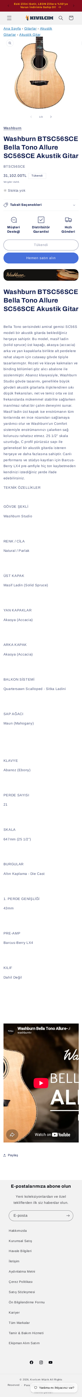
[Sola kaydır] (31, 117)
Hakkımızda (18, 1230)
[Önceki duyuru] (8, 5)
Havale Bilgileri (20, 1251)
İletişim (14, 1261)
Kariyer (14, 1312)
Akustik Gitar (30, 34)
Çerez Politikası (21, 1281)
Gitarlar (30, 28)
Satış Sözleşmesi (22, 1292)
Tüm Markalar (19, 1323)
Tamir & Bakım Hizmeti (26, 1333)
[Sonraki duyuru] (74, 5)
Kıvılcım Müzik (39, 1379)
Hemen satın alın (41, 258)
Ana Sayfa (12, 28)
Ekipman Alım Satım (24, 1343)
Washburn (12, 128)
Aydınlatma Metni (22, 1271)
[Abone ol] (68, 1215)
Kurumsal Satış (20, 1241)
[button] (9, 18)
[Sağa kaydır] (51, 117)
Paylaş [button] (13, 1155)
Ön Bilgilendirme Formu (27, 1302)
